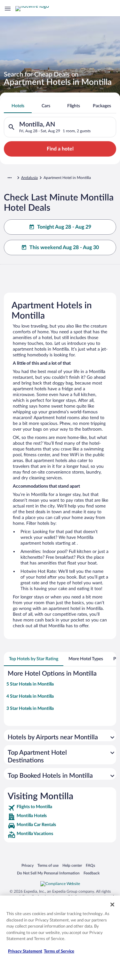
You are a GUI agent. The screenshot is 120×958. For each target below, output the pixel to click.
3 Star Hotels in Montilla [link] (30, 708)
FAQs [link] (90, 865)
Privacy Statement (25, 951)
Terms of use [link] (48, 865)
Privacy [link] (27, 865)
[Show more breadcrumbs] (9, 177)
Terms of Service (59, 951)
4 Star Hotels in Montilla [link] (30, 696)
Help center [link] (72, 865)
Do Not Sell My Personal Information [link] (48, 873)
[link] (60, 808)
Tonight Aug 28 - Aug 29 (64, 227)
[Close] (112, 904)
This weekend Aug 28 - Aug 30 (64, 247)
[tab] (18, 106)
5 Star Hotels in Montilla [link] (30, 684)
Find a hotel (60, 148)
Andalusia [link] (29, 178)
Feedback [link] (92, 873)
